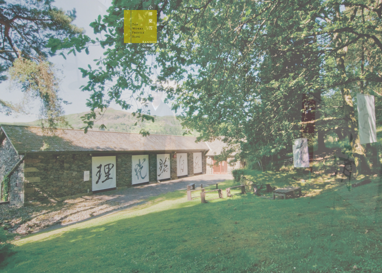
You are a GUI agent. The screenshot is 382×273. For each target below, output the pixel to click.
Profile (138, 32)
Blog (138, 37)
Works (138, 28)
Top (138, 24)
